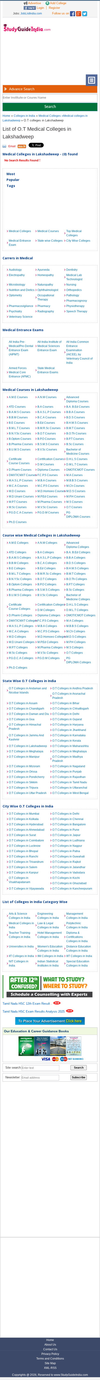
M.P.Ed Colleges (47, 642)
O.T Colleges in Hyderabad (26, 824)
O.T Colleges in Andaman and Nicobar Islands (28, 690)
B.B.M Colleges (18, 563)
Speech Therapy (76, 311)
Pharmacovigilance (21, 306)
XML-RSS (50, 1368)
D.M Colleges (46, 610)
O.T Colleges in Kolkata (24, 819)
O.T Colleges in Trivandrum (26, 861)
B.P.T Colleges (75, 584)
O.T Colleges (74, 652)
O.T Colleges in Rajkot (66, 861)
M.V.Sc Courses (47, 507)
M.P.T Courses (18, 501)
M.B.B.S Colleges (77, 626)
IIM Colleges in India (50, 956)
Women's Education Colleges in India (50, 948)
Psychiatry (15, 311)
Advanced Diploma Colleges (77, 545)
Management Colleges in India (77, 916)
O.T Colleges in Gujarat (67, 719)
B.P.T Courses (75, 438)
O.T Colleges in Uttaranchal (69, 787)
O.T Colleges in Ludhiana (68, 840)
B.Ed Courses (46, 422)
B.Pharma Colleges (21, 589)
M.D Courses (17, 491)
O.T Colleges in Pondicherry (26, 777)
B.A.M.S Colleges (20, 557)
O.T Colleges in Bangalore (69, 824)
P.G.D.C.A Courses (21, 512)
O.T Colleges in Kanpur (23, 872)
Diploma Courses (48, 469)
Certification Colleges (50, 604)
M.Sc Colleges (18, 652)
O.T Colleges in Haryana (67, 724)
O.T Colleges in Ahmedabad (26, 829)
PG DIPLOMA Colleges (78, 660)
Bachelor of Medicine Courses (77, 451)
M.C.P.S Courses (48, 485)
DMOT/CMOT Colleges (79, 615)
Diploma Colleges (48, 615)
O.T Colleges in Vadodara (68, 872)
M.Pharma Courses (49, 501)
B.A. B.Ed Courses (78, 406)
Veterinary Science (21, 316)
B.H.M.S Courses (77, 422)
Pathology (72, 295)
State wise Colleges (50, 240)
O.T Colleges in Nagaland (68, 766)
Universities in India (21, 946)
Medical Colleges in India (21, 925)
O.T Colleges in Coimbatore (26, 840)
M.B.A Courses (46, 480)
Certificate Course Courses (19, 461)
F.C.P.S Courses (47, 475)
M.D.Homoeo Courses (50, 491)
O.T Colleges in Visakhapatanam (19, 880)
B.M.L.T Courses (19, 428)
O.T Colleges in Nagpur (67, 845)
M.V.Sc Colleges (47, 652)
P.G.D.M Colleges (48, 658)
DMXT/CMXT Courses (22, 475)
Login (40, 8)
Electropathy (17, 275)
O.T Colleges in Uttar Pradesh (28, 793)
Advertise (34, 3)
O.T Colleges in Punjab (67, 771)
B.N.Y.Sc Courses (20, 433)
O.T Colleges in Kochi (66, 878)
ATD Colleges (17, 552)
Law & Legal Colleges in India (48, 925)
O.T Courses (74, 507)
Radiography (45, 311)
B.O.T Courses (46, 433)
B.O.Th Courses (76, 433)
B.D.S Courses (75, 417)
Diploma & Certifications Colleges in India (77, 937)
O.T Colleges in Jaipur (66, 835)
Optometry (15, 295)
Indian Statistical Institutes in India (48, 963)
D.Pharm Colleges (20, 615)
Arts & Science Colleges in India (19, 916)
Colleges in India (24, 115)
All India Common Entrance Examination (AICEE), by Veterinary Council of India (79, 352)
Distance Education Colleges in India (78, 948)
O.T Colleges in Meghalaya (26, 751)
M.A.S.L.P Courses (21, 480)
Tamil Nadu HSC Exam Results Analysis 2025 (34, 1011)
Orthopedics (74, 290)
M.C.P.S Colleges (48, 631)
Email (12, 146)
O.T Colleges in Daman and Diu (29, 714)
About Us (50, 1344)
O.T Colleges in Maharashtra (70, 746)
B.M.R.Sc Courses (48, 428)
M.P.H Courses (75, 496)
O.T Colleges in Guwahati (68, 856)
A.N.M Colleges (47, 542)
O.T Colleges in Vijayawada (26, 888)
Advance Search (21, 89)
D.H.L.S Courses (76, 459)
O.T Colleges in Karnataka (69, 735)
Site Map (50, 1363)
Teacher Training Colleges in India (19, 935)
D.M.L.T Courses (76, 464)
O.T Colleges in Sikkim (23, 782)
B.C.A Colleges (47, 563)
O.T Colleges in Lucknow (24, 845)
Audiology (15, 269)
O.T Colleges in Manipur (24, 756)
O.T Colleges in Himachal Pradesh (25, 726)
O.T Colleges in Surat (22, 835)
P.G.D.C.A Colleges (21, 658)
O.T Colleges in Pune (65, 829)
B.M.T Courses (75, 428)
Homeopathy (45, 275)
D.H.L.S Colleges (77, 604)
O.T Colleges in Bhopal (23, 851)
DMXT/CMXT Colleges (22, 620)
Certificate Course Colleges (19, 606)
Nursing (71, 284)
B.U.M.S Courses (19, 449)
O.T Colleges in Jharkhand (69, 730)
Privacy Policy (50, 1354)
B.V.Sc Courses (47, 449)
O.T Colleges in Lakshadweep (28, 746)
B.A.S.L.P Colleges (49, 557)
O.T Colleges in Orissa (23, 771)
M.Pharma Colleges (50, 647)
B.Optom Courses (20, 438)
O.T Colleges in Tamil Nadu (69, 782)
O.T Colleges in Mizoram (24, 766)
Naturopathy (45, 284)
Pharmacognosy (76, 300)
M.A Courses (74, 475)
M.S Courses (74, 501)
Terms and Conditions (50, 1358)
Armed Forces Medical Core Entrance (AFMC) (20, 372)
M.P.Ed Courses (47, 496)
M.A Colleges (74, 620)
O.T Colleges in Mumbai (24, 813)
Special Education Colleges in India (77, 963)
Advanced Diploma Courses (77, 399)
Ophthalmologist (47, 290)
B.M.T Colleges (76, 573)
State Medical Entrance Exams (47, 370)
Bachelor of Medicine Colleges (78, 597)
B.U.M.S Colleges (20, 595)
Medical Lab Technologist (74, 277)
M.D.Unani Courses (21, 496)
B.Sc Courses (74, 444)
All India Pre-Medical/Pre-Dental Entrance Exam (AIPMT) (21, 348)
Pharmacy (43, 306)
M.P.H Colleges (76, 642)
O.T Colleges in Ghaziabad (69, 883)
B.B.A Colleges (75, 557)
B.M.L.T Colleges (19, 573)
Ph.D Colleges (18, 667)
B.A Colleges (45, 552)
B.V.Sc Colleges (47, 595)
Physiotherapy (75, 306)
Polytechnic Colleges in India (77, 925)
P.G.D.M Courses (48, 512)
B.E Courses (17, 422)
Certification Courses (50, 459)
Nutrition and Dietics (21, 290)
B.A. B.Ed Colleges (78, 552)
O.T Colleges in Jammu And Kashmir (26, 737)
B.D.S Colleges (76, 563)
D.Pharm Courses (20, 469)
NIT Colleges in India (18, 963)
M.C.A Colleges (19, 631)
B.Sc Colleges (75, 589)
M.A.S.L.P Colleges (21, 626)
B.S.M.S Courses (48, 444)
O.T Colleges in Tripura (23, 787)
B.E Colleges (17, 568)
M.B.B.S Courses (77, 480)
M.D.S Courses (75, 491)
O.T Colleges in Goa (21, 719)
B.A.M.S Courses (19, 412)
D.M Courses (45, 464)
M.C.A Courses (18, 485)
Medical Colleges (50, 115)
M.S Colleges (74, 647)
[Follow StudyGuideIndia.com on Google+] (78, 12)
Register (54, 8)
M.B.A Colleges (47, 626)
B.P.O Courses (46, 438)
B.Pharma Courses (21, 444)
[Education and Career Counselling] (50, 977)
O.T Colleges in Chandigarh (26, 708)
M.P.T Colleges (18, 647)
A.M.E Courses (18, 397)
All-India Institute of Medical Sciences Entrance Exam (49, 346)
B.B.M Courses (18, 417)
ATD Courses (17, 406)
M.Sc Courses (18, 507)
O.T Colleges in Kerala (66, 740)
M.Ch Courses (75, 485)
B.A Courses (45, 406)
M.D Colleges (17, 636)
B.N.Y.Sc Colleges (20, 579)
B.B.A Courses (75, 412)
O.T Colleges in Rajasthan (69, 777)
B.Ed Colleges (46, 568)
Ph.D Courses (18, 522)
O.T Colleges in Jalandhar (68, 867)
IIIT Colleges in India (79, 956)
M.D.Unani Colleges (21, 642)
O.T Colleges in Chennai (67, 819)
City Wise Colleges (78, 240)
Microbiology (17, 284)
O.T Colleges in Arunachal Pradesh (68, 696)
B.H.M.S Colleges (77, 568)
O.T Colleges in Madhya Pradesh (67, 759)
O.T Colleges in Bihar (65, 703)
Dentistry (71, 269)
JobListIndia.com (31, 13)
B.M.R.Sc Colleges (49, 573)
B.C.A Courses (46, 417)
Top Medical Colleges (74, 233)
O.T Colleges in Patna (66, 851)
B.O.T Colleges (47, 579)
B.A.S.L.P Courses (49, 412)
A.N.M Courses (47, 397)
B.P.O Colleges (46, 584)
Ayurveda (43, 269)
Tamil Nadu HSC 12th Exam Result (27, 1003)
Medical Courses (48, 231)
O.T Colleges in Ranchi (23, 856)
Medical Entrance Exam (20, 243)
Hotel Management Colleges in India (49, 935)
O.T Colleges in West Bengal (70, 793)
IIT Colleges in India (21, 956)
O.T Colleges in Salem (23, 867)
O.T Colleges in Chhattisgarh (70, 708)
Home (6, 115)
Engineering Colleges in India (48, 916)
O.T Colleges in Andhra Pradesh (72, 688)
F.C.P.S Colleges (47, 620)
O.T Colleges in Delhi (65, 714)
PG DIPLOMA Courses (78, 514)
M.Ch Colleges (75, 631)
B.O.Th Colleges (76, 579)
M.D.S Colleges (76, 636)
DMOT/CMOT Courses (79, 469)
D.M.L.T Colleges (77, 610)
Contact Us (50, 1349)
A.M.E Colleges (18, 542)
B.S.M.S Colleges (48, 589)
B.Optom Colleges (20, 584)
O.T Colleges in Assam (23, 703)
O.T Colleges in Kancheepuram (72, 888)
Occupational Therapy (45, 297)
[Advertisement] (26, 57)
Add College (57, 3)
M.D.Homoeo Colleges (50, 636)
